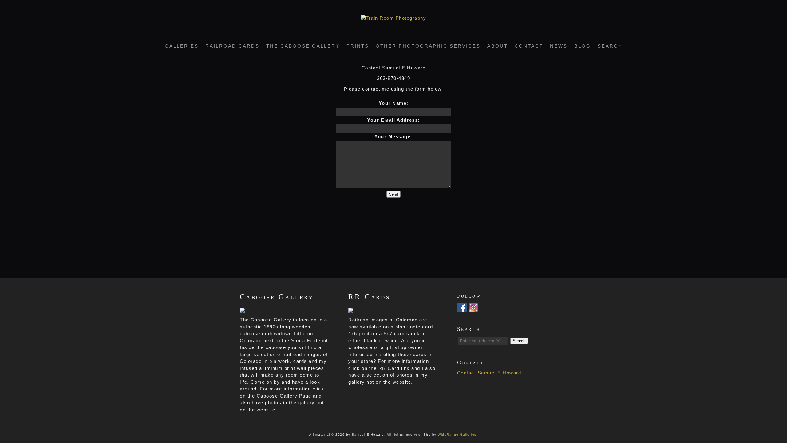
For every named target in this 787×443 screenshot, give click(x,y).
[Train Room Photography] (393, 18)
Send (393, 194)
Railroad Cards (232, 46)
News (559, 46)
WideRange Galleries (457, 434)
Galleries (182, 46)
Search (610, 46)
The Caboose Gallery (303, 46)
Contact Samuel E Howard (489, 372)
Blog (582, 46)
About (497, 46)
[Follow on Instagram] (473, 309)
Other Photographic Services (428, 46)
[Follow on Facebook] (462, 309)
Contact (529, 46)
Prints (357, 46)
